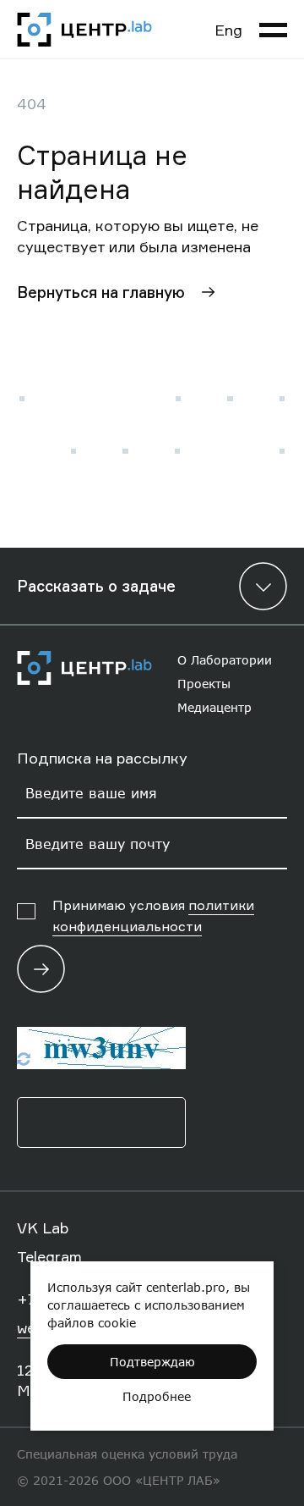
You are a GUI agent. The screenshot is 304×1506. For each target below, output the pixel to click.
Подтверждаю (152, 1361)
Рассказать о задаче (96, 585)
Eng (228, 29)
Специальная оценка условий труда (127, 1454)
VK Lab (42, 1227)
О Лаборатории (224, 660)
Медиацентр (214, 707)
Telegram (49, 1256)
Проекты (204, 683)
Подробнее (156, 1396)
